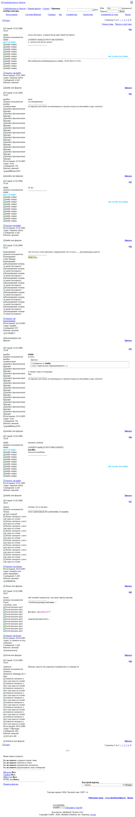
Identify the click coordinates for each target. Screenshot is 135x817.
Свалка (46, 8)
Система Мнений (33, 14)
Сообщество (71, 14)
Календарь (88, 14)
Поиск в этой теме (123, 24)
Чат (60, 14)
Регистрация (11, 14)
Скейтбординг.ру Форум (14, 8)
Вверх (130, 798)
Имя (102, 8)
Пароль (103, 11)
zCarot (93, 814)
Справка (52, 14)
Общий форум (34, 8)
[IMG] (6, 777)
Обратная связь (95, 798)
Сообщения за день (109, 14)
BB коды (7, 772)
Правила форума (10, 784)
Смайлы (7, 774)
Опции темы (107, 24)
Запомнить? (126, 8)
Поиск (128, 14)
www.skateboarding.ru (115, 798)
